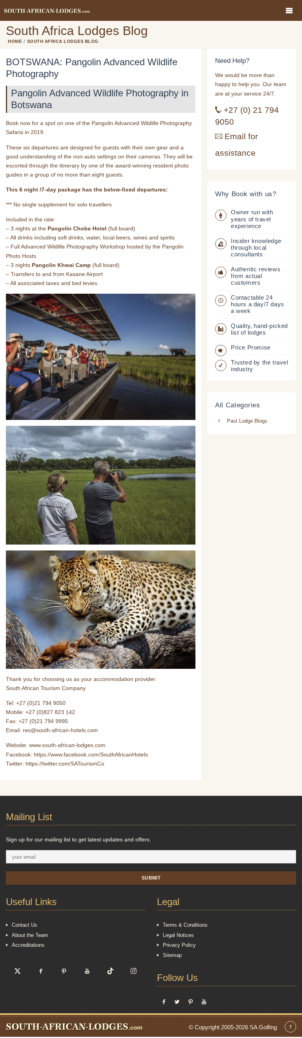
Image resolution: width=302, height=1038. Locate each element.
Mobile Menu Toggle (289, 10)
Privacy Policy (179, 945)
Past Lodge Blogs (247, 421)
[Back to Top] (290, 1027)
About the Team (30, 935)
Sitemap (172, 955)
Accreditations (28, 945)
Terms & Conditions (185, 925)
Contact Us (24, 925)
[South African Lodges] (47, 10)
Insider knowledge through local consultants (256, 247)
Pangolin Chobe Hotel (77, 228)
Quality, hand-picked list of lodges (259, 329)
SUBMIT (151, 877)
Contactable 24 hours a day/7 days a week (257, 304)
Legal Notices (178, 935)
